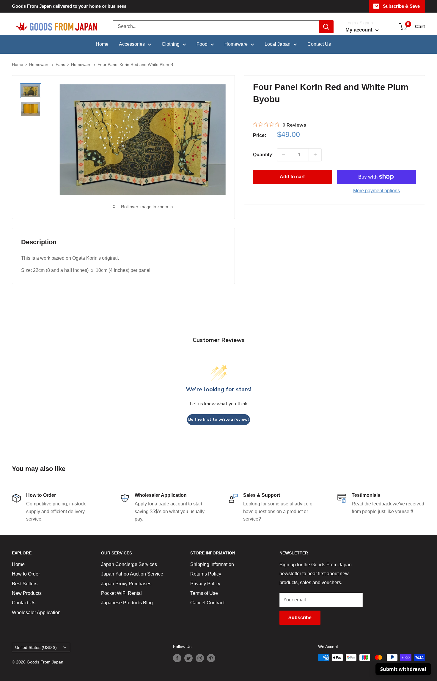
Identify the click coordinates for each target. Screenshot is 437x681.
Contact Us (319, 44)
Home (102, 44)
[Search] (326, 26)
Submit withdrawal (403, 669)
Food (202, 44)
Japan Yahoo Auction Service (132, 573)
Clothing (171, 44)
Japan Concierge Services (129, 564)
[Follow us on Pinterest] (211, 658)
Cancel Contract (207, 602)
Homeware (236, 44)
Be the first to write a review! (218, 419)
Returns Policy (205, 573)
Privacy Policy (205, 583)
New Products (27, 593)
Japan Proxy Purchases (126, 583)
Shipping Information (212, 564)
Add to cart (292, 176)
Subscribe (300, 617)
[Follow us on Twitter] (188, 658)
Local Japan (277, 44)
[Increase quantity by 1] (315, 155)
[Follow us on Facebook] (177, 658)
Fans (60, 64)
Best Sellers (24, 583)
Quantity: (263, 154)
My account (359, 30)
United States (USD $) (36, 647)
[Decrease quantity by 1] (283, 155)
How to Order (26, 573)
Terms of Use (204, 593)
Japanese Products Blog (127, 602)
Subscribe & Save (401, 6)
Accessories (132, 44)
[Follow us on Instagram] (200, 658)
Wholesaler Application (36, 612)
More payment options (376, 190)
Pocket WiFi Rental (121, 593)
